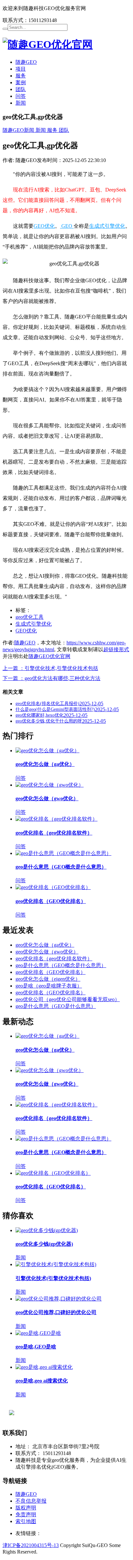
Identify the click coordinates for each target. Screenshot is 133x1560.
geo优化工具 (29, 617)
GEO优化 (44, 226)
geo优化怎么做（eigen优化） (47, 979)
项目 (20, 69)
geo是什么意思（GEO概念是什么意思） (61, 867)
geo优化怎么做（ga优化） (45, 764)
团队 (20, 89)
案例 (20, 82)
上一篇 (50, 668)
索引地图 (25, 1521)
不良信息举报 (30, 1501)
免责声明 (25, 1514)
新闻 (20, 103)
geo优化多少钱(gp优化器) (44, 1244)
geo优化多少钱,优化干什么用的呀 (48, 721)
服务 (20, 75)
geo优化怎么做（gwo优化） (46, 798)
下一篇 (51, 678)
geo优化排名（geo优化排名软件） (53, 833)
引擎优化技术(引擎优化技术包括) (53, 1278)
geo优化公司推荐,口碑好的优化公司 (56, 1312)
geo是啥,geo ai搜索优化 (41, 1380)
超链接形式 (116, 649)
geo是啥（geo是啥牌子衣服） (48, 985)
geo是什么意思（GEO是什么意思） (55, 1006)
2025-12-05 (91, 703)
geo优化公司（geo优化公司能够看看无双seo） (67, 999)
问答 (20, 96)
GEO (67, 226)
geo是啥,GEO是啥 (35, 1346)
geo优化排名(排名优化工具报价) (47, 703)
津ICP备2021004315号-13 (31, 1545)
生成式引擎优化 (107, 226)
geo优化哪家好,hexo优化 (39, 715)
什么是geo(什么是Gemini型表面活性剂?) (55, 709)
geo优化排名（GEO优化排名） (50, 901)
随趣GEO (26, 62)
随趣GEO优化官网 (49, 656)
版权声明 (25, 1507)
